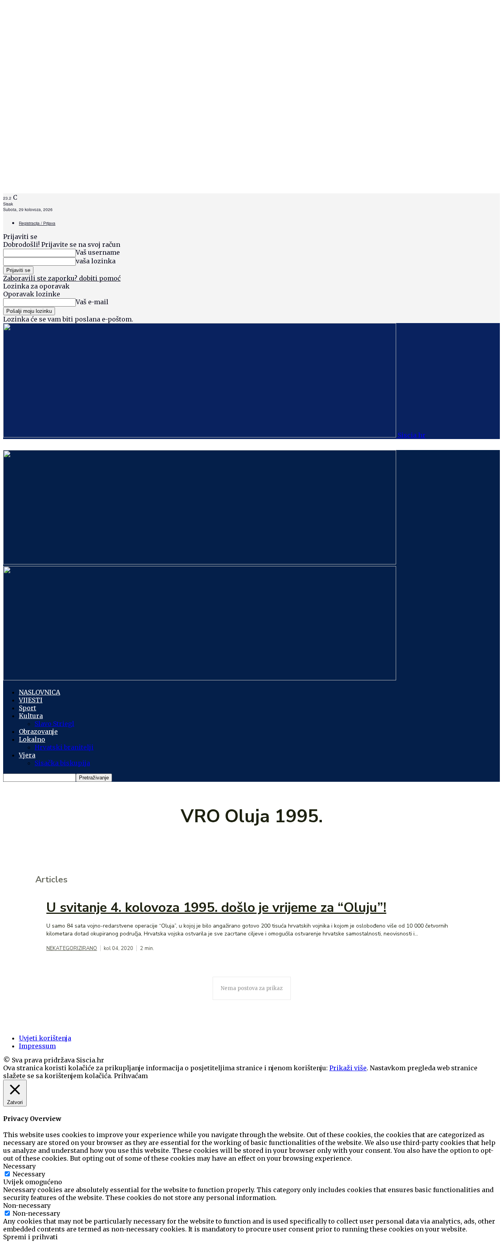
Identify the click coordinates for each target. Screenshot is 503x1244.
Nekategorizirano (71, 948)
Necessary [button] (19, 1166)
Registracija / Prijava (37, 223)
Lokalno (32, 739)
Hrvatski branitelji (64, 747)
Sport (27, 708)
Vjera (27, 755)
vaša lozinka (96, 261)
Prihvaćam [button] (131, 1076)
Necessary (29, 1174)
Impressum (37, 1046)
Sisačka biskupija (62, 763)
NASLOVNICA (39, 692)
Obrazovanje (38, 731)
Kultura (31, 716)
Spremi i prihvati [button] (30, 1237)
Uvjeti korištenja (45, 1038)
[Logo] (199, 562)
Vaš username (98, 252)
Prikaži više (348, 1068)
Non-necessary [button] (27, 1205)
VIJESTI (30, 700)
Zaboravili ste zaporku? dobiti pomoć (62, 278)
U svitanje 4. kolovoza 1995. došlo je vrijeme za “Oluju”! (216, 908)
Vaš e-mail (92, 302)
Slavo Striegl (54, 724)
